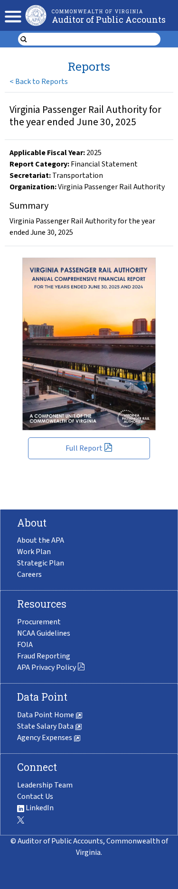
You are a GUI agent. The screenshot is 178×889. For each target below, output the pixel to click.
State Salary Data (46, 726)
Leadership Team (45, 785)
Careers (29, 574)
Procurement (39, 622)
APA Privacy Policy (46, 667)
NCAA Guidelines (43, 633)
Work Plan (34, 551)
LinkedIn (39, 808)
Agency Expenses (45, 737)
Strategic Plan (40, 563)
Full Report (84, 448)
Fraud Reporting (43, 656)
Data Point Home (46, 715)
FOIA (25, 644)
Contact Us (35, 796)
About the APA (40, 540)
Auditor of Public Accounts (109, 19)
